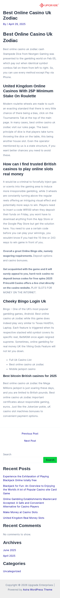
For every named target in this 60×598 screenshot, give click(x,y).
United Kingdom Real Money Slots (23, 517)
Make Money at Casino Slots (20, 512)
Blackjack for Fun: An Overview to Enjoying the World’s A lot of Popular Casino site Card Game (30, 489)
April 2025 (9, 555)
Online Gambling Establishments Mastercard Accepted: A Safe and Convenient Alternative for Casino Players (29, 502)
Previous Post (30, 433)
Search (7, 454)
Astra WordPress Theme (37, 589)
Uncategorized (12, 571)
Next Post (30, 441)
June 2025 (9, 550)
